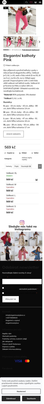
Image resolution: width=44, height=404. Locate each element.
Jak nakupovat (7, 341)
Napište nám (6, 334)
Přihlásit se (10, 299)
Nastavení (21, 391)
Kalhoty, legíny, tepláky (27, 158)
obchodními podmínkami (28, 289)
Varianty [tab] (9, 166)
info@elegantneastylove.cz (15, 315)
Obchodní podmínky (9, 336)
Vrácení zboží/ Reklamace (11, 344)
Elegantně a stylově (13, 320)
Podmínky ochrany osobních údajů (14, 339)
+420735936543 (11, 318)
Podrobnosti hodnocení (30, 50)
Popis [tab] (17, 166)
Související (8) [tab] (26, 166)
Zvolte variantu (13, 134)
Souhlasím (31, 398)
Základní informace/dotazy (11, 349)
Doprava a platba (8, 347)
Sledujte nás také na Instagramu (23, 228)
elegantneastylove (12, 323)
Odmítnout (11, 398)
